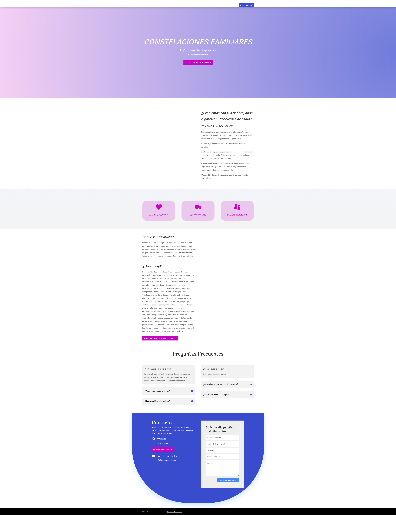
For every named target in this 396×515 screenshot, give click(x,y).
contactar (246, 5)
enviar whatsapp (162, 450)
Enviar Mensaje (228, 480)
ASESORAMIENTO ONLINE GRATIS (160, 338)
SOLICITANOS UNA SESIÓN (198, 62)
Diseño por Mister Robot (174, 512)
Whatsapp (162, 438)
